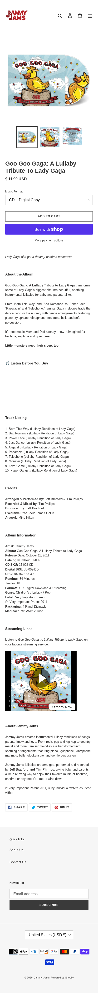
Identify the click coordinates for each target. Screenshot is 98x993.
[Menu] (90, 15)
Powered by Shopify (62, 977)
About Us (16, 850)
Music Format (14, 191)
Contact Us (18, 862)
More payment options (49, 240)
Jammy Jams (42, 977)
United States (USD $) (47, 935)
